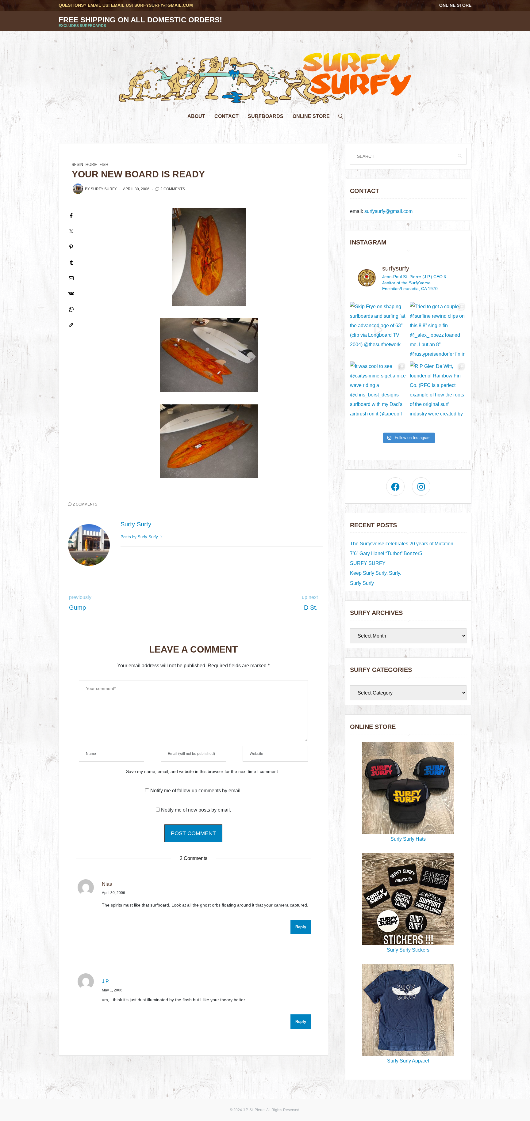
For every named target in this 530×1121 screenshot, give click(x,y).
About (196, 116)
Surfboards (265, 116)
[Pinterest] (71, 247)
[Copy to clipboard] (71, 325)
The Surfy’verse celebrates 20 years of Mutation (401, 543)
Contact (226, 116)
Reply (300, 927)
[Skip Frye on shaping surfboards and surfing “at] (378, 330)
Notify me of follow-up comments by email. (196, 790)
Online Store (455, 5)
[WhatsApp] (71, 309)
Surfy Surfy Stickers (408, 949)
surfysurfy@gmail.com (163, 5)
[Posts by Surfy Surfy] (78, 189)
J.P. (105, 981)
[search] (340, 114)
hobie (91, 164)
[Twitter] (71, 231)
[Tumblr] (71, 262)
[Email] (71, 278)
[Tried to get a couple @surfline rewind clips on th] (438, 330)
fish (104, 164)
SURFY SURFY (368, 563)
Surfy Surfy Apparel (408, 1060)
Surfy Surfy (104, 189)
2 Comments (172, 189)
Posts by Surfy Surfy (140, 537)
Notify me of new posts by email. (196, 809)
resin (77, 164)
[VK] (71, 293)
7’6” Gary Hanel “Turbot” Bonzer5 (386, 553)
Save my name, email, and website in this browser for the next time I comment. (202, 771)
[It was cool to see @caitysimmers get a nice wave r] (378, 390)
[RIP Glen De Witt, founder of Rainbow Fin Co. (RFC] (438, 390)
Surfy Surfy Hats (408, 839)
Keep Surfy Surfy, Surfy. (375, 573)
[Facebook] (71, 215)
